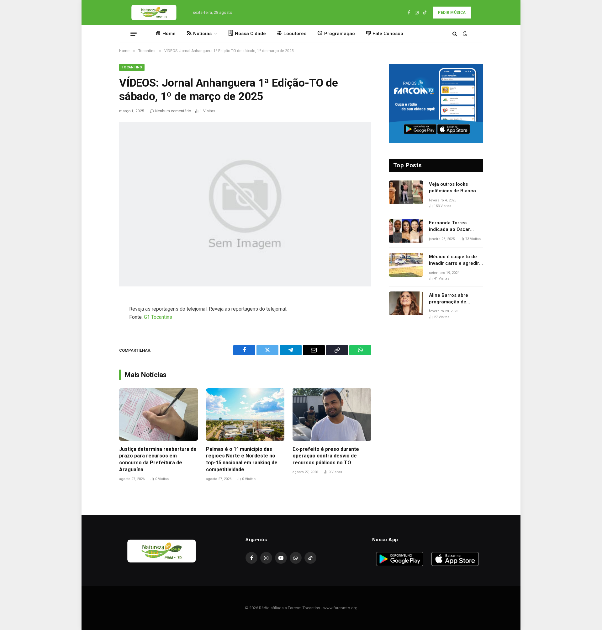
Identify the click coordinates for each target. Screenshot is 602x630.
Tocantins (132, 67)
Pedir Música (452, 12)
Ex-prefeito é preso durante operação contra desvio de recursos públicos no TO (326, 456)
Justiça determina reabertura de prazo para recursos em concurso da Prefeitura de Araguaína (158, 459)
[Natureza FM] (154, 12)
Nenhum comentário (173, 111)
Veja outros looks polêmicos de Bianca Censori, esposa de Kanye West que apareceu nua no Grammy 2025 (452, 188)
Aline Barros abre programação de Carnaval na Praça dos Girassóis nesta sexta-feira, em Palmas (454, 299)
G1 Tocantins (158, 317)
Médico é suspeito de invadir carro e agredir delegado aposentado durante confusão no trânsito (454, 260)
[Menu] (133, 33)
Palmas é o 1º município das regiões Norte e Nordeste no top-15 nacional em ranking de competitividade (241, 459)
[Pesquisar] (454, 34)
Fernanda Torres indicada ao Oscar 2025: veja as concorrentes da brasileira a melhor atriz (456, 226)
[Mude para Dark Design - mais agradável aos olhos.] (464, 33)
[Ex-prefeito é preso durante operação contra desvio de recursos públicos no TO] (332, 414)
